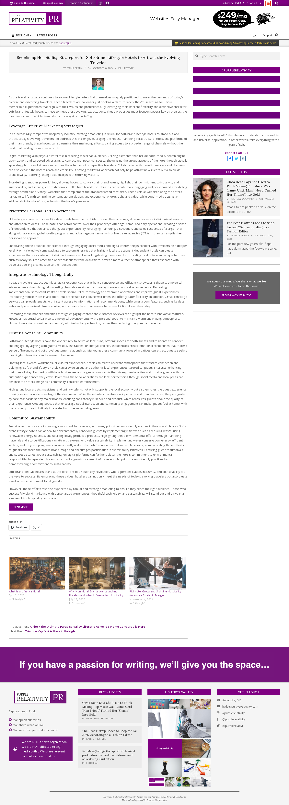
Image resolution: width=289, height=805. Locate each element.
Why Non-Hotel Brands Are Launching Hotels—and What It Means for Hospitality (96, 593)
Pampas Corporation (157, 799)
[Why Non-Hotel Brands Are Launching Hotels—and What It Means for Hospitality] (97, 573)
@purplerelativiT (233, 726)
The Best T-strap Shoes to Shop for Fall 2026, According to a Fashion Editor (250, 227)
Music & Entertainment (100, 718)
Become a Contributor (236, 295)
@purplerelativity (234, 719)
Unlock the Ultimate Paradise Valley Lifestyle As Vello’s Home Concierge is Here (87, 626)
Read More (21, 507)
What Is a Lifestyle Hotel (24, 591)
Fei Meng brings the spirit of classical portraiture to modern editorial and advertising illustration (108, 755)
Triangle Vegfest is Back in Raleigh (50, 631)
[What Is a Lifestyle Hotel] (37, 573)
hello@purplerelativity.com (240, 706)
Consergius (65, 43)
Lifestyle (128, 68)
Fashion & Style (96, 738)
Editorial (92, 763)
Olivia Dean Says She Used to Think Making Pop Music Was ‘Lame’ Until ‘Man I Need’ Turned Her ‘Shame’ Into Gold (251, 188)
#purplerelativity (233, 713)
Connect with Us (236, 153)
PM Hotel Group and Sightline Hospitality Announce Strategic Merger (155, 593)
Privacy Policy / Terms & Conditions (169, 796)
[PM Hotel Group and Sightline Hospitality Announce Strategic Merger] (157, 573)
